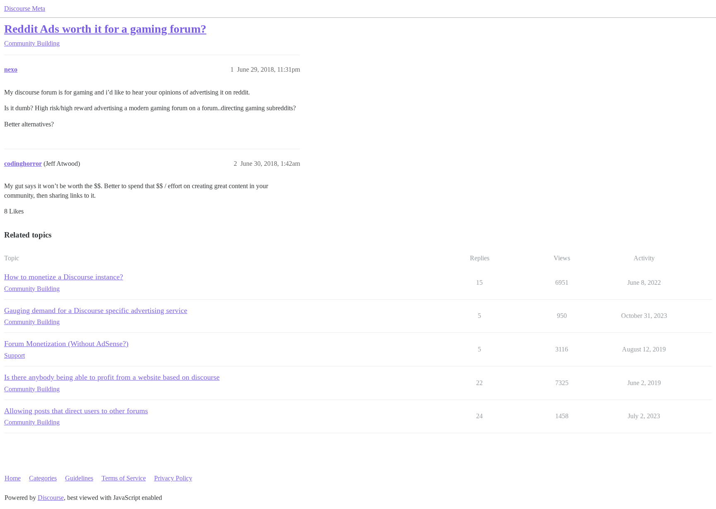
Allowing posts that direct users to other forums (76, 411)
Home (13, 478)
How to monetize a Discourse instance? (63, 277)
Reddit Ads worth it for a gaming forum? (105, 28)
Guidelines (79, 478)
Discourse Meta (24, 8)
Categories (43, 478)
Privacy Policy (173, 478)
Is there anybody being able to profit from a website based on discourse (112, 377)
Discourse (51, 497)
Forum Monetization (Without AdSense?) (66, 343)
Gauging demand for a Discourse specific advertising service (95, 310)
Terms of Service (124, 478)
